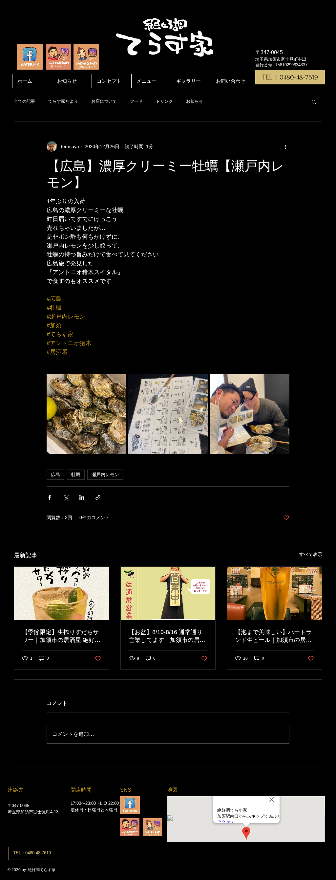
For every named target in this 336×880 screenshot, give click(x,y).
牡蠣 (75, 474)
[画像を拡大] (86, 414)
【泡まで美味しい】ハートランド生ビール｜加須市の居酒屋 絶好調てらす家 (273, 636)
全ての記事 (24, 101)
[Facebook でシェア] (50, 497)
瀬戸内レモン (105, 474)
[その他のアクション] (285, 146)
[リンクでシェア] (98, 497)
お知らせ (194, 101)
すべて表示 (310, 554)
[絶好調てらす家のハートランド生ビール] (274, 593)
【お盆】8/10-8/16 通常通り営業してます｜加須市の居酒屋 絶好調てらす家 (167, 636)
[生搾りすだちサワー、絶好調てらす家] (61, 593)
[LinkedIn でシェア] (82, 497)
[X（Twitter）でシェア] (66, 497)
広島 (55, 474)
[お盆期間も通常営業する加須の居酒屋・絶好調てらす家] (168, 593)
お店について (104, 101)
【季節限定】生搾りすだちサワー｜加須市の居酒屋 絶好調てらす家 (61, 636)
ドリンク (164, 101)
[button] (314, 101)
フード (136, 101)
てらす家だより (63, 101)
